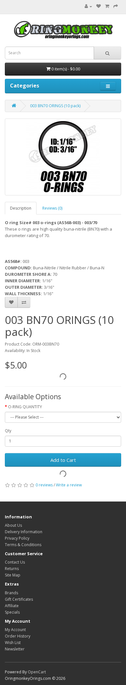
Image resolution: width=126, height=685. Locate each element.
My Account (15, 629)
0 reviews (44, 485)
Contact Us (15, 562)
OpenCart (37, 672)
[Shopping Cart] (107, 6)
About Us (13, 525)
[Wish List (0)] (98, 6)
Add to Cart (63, 460)
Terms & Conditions (23, 544)
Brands (11, 593)
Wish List (13, 642)
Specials (12, 612)
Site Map (12, 575)
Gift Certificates (19, 599)
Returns (12, 568)
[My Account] (87, 6)
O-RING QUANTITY (25, 407)
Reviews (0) (52, 208)
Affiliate (12, 605)
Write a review (69, 485)
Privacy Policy (17, 538)
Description (20, 208)
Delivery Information (23, 532)
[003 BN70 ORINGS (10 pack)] (63, 157)
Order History (17, 636)
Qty (8, 430)
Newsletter (15, 649)
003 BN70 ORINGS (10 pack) (55, 106)
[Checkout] (115, 6)
